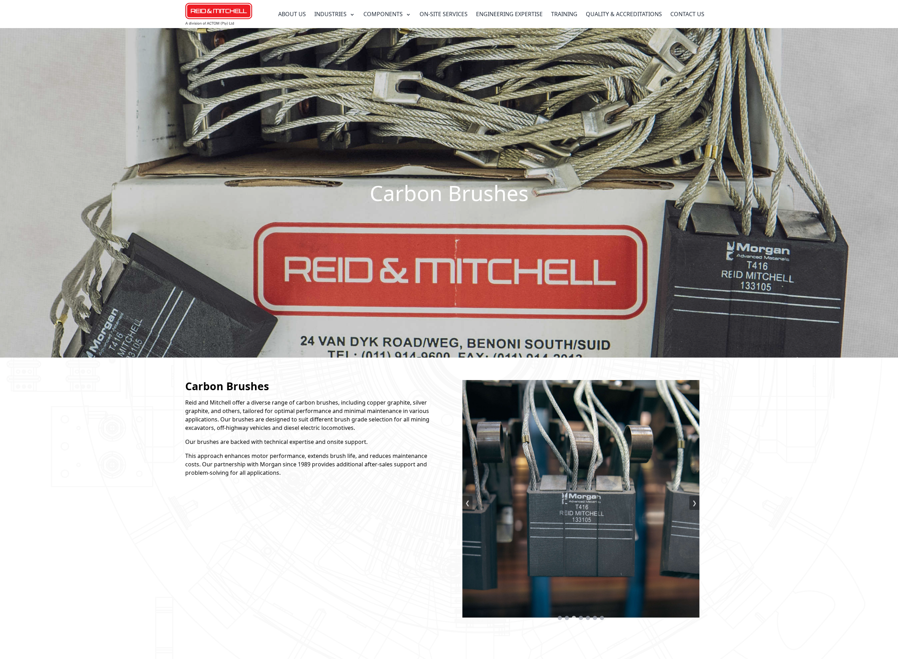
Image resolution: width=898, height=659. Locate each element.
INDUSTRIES (331, 14)
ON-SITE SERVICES (444, 14)
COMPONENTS (383, 14)
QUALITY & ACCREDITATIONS (624, 14)
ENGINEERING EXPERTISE (509, 14)
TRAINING (564, 14)
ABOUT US (292, 14)
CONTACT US (687, 14)
